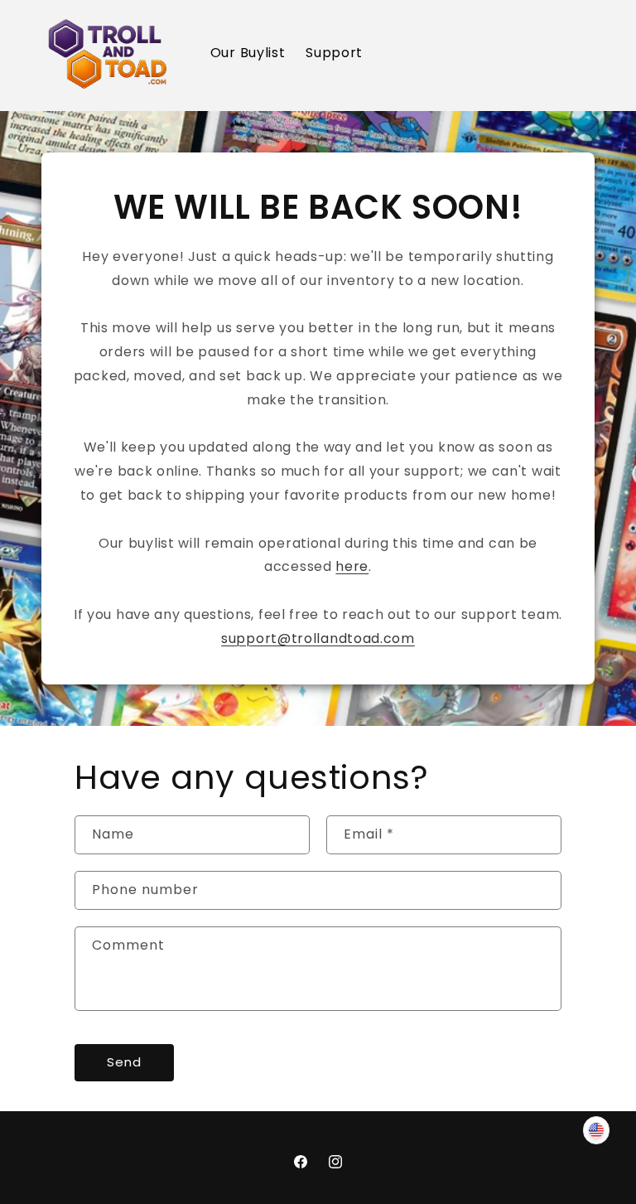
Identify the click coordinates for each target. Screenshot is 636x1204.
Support (334, 52)
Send (124, 1062)
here (352, 566)
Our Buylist (248, 52)
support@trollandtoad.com (318, 638)
